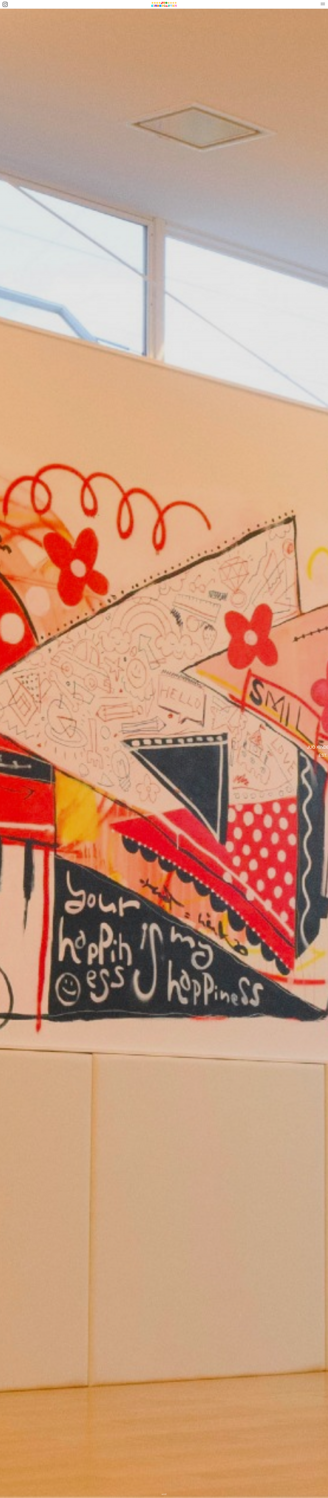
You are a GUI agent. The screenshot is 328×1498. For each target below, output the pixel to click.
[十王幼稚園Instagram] (5, 4)
